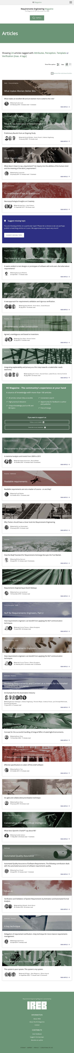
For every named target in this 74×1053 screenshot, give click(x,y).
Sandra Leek (19, 103)
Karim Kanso (37, 305)
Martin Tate (19, 769)
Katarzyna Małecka (21, 273)
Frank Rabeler (20, 493)
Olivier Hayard (45, 973)
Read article (64, 107)
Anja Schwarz (30, 205)
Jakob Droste (53, 374)
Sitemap (23, 1047)
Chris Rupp (23, 338)
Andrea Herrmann (25, 460)
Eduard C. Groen (34, 374)
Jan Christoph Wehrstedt (60, 701)
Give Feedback (37, 1034)
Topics (38, 18)
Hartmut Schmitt (62, 374)
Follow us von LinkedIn (36, 422)
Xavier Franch (38, 137)
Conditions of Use (47, 1047)
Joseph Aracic (20, 940)
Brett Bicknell (29, 305)
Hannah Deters (44, 374)
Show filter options (50, 64)
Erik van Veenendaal (22, 526)
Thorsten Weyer (38, 701)
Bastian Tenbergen (15, 701)
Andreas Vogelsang (48, 137)
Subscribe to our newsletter (36, 427)
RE (37, 2)
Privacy (36, 1047)
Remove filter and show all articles (62, 73)
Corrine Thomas (24, 627)
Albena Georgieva (35, 627)
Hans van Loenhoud (21, 592)
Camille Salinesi (20, 835)
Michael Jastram (20, 559)
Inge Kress (23, 205)
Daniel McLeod (45, 305)
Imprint (29, 1047)
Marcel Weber (35, 460)
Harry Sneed (19, 870)
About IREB (37, 1019)
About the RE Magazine (37, 1022)
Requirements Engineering (37, 10)
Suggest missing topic (14, 235)
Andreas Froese (48, 701)
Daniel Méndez (29, 137)
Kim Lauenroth (20, 172)
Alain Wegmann (35, 973)
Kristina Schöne (31, 338)
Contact (37, 1025)
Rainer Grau (19, 736)
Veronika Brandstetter (10, 703)
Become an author (37, 1040)
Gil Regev (27, 973)
